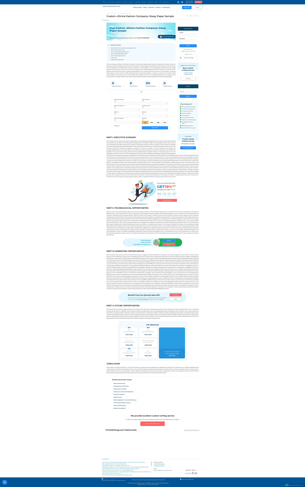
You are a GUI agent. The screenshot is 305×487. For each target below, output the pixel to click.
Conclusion (114, 57)
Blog (156, 2)
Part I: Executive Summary (118, 49)
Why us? (131, 2)
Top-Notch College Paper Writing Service (138, 467)
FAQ (160, 2)
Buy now (169, 244)
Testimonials (166, 7)
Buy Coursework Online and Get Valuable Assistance (114, 462)
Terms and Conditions (137, 479)
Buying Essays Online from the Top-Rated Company (114, 467)
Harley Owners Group (119, 383)
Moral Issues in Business (120, 389)
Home (104, 2)
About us (125, 2)
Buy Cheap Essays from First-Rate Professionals (113, 463)
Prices (145, 7)
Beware (144, 2)
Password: (182, 38)
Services (158, 7)
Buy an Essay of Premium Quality (136, 462)
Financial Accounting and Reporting (123, 391)
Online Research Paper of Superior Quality (129, 468)
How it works (111, 2)
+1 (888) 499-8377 (189, 2)
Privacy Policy (146, 479)
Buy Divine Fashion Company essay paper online (123, 48)
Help (175, 299)
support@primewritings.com (142, 244)
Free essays (150, 2)
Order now (118, 2)
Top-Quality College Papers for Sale (110, 471)
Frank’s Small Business (120, 405)
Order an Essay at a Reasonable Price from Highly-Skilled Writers (117, 470)
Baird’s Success (118, 397)
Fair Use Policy (161, 479)
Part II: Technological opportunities (120, 51)
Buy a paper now (188, 147)
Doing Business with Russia (121, 386)
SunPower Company (119, 394)
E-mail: (181, 32)
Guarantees (137, 2)
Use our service (167, 200)
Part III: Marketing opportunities (119, 53)
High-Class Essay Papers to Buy (109, 468)
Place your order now (152, 423)
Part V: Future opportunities (118, 55)
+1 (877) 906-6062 (189, 1)
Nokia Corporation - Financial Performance (125, 400)
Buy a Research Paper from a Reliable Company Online (115, 465)
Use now (175, 294)
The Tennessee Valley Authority (122, 402)
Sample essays (137, 7)
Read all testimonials (191, 430)
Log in (197, 7)
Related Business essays (117, 59)
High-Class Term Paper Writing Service (111, 473)
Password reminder (188, 49)
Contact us (165, 2)
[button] (188, 57)
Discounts (151, 7)
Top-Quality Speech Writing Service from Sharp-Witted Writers (135, 471)
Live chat (188, 78)
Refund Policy (153, 479)
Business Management (120, 408)
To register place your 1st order (188, 51)
